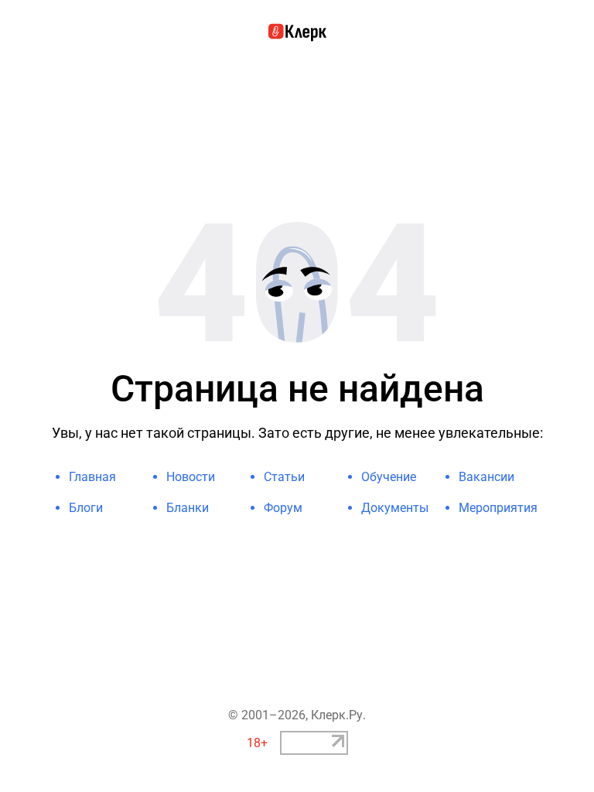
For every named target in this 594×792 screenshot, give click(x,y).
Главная (92, 476)
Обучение (388, 476)
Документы (394, 507)
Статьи (284, 476)
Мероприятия (498, 507)
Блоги (86, 507)
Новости (190, 476)
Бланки (187, 507)
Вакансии (486, 476)
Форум (283, 507)
